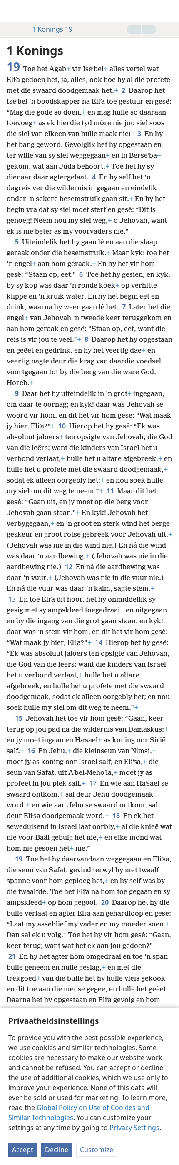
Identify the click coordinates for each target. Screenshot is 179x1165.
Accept (22, 1149)
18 (117, 815)
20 (105, 902)
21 (12, 956)
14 (99, 642)
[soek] (168, 10)
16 (32, 750)
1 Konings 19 (52, 29)
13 (12, 599)
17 (93, 783)
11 (111, 490)
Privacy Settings (134, 1127)
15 (19, 718)
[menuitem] (12, 11)
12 (69, 566)
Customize (96, 1149)
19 (19, 859)
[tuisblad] (12, 11)
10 (62, 426)
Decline (56, 1149)
